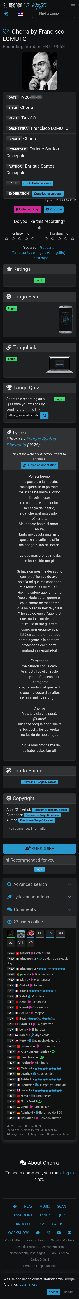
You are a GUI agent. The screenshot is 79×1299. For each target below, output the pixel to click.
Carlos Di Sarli (39, 1259)
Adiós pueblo (45, 1073)
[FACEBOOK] (38, 1233)
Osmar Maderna (53, 1246)
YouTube (55, 209)
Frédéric (26, 1079)
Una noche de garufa (46, 1040)
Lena (22, 1029)
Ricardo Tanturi (37, 1240)
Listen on (28, 209)
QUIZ (61, 1215)
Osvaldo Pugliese (62, 1240)
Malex (24, 953)
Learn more (28, 1284)
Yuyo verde (41, 1035)
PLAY (28, 1206)
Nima (23, 1007)
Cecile (23, 1013)
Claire (24, 979)
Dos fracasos (43, 974)
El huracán (39, 1029)
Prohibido (38, 996)
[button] (20, 14)
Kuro (22, 1040)
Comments (25, 909)
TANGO (22, 118)
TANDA (45, 1215)
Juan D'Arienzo (59, 1253)
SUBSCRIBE (42, 848)
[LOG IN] (6, 14)
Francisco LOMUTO (38, 128)
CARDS (57, 1224)
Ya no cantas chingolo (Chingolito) (38, 253)
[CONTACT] (69, 1233)
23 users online (28, 922)
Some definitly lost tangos (27, 1253)
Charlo (22, 138)
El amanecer (42, 979)
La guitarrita (44, 1024)
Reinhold (27, 1112)
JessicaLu (28, 1046)
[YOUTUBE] (58, 1233)
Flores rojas (39, 258)
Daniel (23, 1035)
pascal (24, 974)
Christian (27, 1118)
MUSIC (45, 1206)
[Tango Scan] (30, 1040)
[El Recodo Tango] (15, 1206)
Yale (22, 996)
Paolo (25, 1062)
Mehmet (26, 1068)
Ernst (24, 1107)
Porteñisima (42, 953)
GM (60, 933)
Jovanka (26, 1090)
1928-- (25, 97)
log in (68, 1172)
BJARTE (25, 1024)
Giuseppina (28, 958)
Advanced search (30, 884)
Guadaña (47, 247)
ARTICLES (23, 1224)
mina (56, 534)
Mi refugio (41, 1062)
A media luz (41, 1107)
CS (50, 933)
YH (20, 943)
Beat (22, 1002)
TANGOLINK (23, 1215)
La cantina (38, 1002)
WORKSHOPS (18, 1233)
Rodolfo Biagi (14, 1240)
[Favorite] (6, 31)
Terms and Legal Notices (39, 1266)
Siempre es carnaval (52, 1085)
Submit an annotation (41, 465)
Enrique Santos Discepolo (32, 152)
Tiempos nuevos (49, 1118)
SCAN (61, 1206)
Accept (53, 1292)
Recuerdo (39, 985)
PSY (41, 1224)
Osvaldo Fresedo (26, 1246)
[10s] (39, 228)
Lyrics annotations (31, 897)
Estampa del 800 (50, 1112)
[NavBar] (72, 4)
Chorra (21, 107)
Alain (23, 991)
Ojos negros (40, 1007)
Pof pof (38, 1013)
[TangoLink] (30, 996)
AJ (11, 943)
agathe (26, 1073)
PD (40, 933)
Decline (69, 1292)
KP (30, 943)
